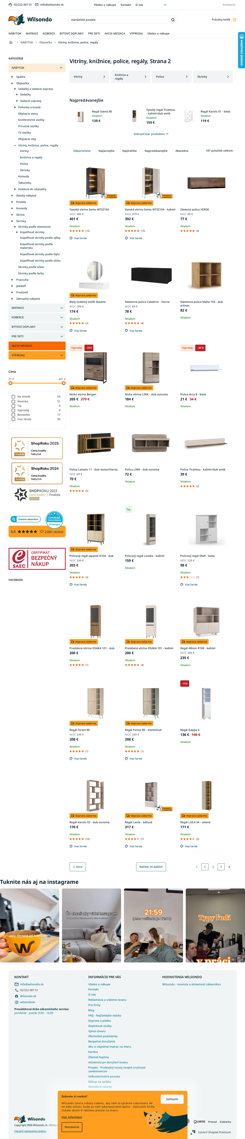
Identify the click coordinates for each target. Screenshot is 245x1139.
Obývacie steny (28, 113)
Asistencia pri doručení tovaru (108, 1062)
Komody (23, 176)
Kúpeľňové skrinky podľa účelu (40, 260)
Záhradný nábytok (28, 298)
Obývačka (22, 83)
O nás (139, 5)
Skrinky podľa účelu (31, 267)
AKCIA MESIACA (22, 346)
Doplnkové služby (100, 1026)
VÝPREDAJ (18, 355)
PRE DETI (17, 336)
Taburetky (24, 183)
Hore (79, 867)
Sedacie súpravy (30, 101)
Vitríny (24, 151)
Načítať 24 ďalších (151, 867)
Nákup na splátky (99, 1081)
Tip (39, 406)
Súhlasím (172, 1099)
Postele (21, 202)
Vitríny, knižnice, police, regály (38, 145)
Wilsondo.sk (28, 996)
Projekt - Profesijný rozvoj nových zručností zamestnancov (116, 1069)
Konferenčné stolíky (31, 120)
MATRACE (18, 308)
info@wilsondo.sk (32, 984)
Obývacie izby (27, 139)
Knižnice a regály (31, 157)
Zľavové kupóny (98, 1057)
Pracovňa (22, 280)
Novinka (39, 401)
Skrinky (25, 170)
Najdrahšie (129, 151)
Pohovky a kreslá (29, 107)
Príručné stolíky (28, 126)
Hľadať (172, 19)
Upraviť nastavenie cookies (30, 1131)
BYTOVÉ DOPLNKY (23, 327)
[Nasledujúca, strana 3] (221, 866)
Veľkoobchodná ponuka (104, 1076)
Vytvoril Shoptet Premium (214, 1132)
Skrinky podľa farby (31, 273)
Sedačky (25, 94)
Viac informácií (72, 1117)
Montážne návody (100, 1086)
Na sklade (39, 396)
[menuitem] (15, 33)
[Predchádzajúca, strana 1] (204, 866)
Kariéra (93, 1052)
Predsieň (22, 292)
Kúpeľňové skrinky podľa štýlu (40, 254)
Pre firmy (94, 1005)
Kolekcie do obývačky (32, 189)
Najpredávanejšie (156, 151)
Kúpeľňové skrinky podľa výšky (40, 237)
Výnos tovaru (97, 1031)
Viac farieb (39, 419)
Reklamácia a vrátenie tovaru (107, 1000)
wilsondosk (27, 1002)
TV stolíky (24, 132)
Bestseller (39, 414)
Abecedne (181, 151)
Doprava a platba (99, 1020)
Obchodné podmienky (103, 1036)
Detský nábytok (26, 195)
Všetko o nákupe (105, 5)
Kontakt (126, 5)
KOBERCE (18, 317)
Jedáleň (21, 286)
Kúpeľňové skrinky (32, 232)
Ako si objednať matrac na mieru (109, 1046)
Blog (91, 1010)
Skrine (20, 214)
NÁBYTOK (18, 68)
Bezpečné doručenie (101, 1041)
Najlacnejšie (106, 151)
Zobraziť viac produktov (149, 134)
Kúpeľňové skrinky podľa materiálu (36, 246)
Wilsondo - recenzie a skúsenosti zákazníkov (191, 984)
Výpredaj (39, 410)
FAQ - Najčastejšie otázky (104, 1015)
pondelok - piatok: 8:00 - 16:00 (41, 1011)
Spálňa (20, 77)
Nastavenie (72, 1127)
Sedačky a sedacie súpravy (35, 89)
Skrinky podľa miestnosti (34, 226)
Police (24, 164)
